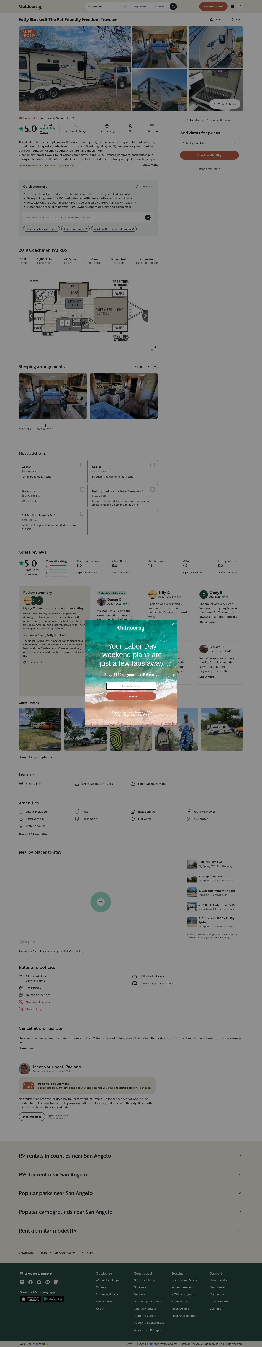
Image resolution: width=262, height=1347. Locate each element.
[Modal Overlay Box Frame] (131, 673)
